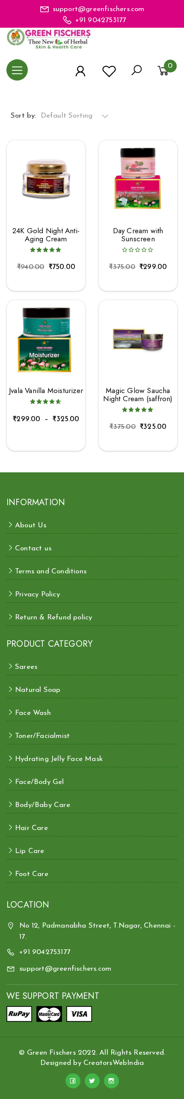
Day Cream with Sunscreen (138, 235)
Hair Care (31, 828)
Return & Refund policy (53, 617)
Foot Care (31, 874)
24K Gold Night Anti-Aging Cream (46, 235)
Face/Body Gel (39, 782)
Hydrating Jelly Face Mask (59, 759)
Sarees (26, 667)
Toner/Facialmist (42, 736)
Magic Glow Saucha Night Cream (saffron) (137, 394)
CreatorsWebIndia (113, 1063)
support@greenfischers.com (99, 9)
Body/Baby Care (42, 805)
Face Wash (33, 713)
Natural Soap (37, 690)
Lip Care (30, 851)
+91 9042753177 (100, 20)
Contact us (33, 548)
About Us (31, 525)
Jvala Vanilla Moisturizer (46, 391)
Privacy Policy (37, 594)
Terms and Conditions (50, 571)
